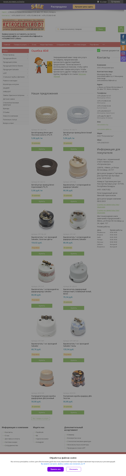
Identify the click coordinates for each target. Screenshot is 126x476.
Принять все (56, 469)
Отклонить (73, 469)
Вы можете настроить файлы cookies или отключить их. (62, 464)
